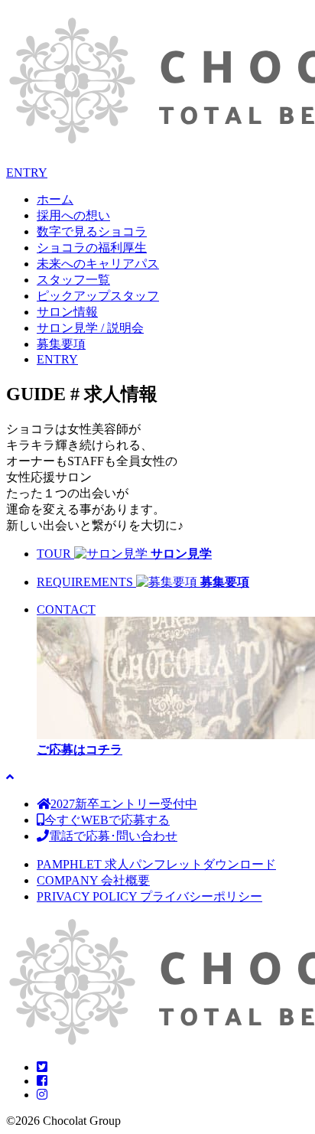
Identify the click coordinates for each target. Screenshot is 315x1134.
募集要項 (61, 343)
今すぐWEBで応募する (107, 819)
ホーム (55, 199)
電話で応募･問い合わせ (113, 835)
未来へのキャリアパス (98, 263)
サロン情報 (67, 311)
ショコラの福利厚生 (92, 247)
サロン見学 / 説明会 (90, 327)
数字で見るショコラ (92, 231)
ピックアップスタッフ (98, 295)
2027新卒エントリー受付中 (123, 803)
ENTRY (26, 172)
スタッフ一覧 (73, 279)
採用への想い (73, 215)
